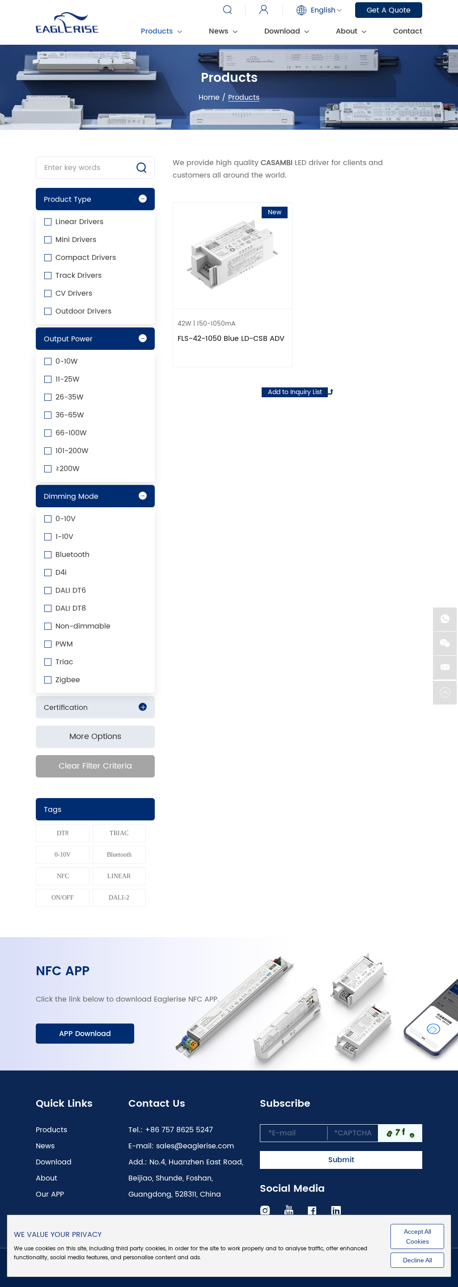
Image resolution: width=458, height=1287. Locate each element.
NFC (63, 876)
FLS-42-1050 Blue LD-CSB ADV (231, 338)
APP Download (85, 1034)
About (348, 31)
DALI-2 (119, 897)
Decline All (417, 1260)
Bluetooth (119, 854)
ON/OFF (62, 897)
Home (209, 97)
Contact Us (156, 1104)
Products (51, 1130)
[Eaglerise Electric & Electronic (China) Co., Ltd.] (67, 22)
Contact (407, 31)
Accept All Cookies (417, 1236)
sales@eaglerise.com (195, 1146)
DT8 (62, 833)
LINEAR (119, 876)
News (220, 31)
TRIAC (119, 833)
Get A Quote (389, 10)
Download (283, 31)
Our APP (50, 1194)
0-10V (63, 854)
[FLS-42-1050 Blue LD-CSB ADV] (233, 255)
